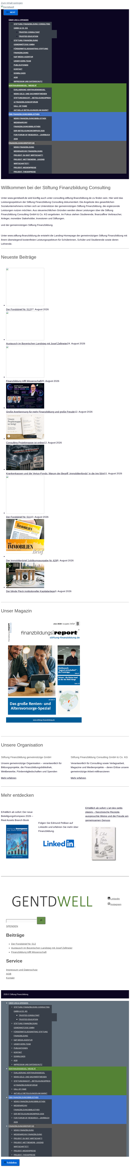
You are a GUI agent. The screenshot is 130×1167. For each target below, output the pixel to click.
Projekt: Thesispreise (25, 172)
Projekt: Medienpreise (25, 168)
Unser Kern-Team (22, 61)
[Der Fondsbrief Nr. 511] (25, 513)
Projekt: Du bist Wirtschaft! (28, 155)
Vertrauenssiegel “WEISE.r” (23, 85)
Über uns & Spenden (18, 20)
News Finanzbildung (24, 147)
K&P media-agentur (23, 57)
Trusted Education (28, 36)
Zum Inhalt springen (12, 3)
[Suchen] (41, 920)
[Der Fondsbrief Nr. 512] (25, 305)
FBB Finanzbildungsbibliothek (24, 114)
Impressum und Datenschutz (28, 81)
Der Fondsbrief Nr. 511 (18, 517)
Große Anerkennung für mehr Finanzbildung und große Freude (40, 411)
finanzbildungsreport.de (22, 143)
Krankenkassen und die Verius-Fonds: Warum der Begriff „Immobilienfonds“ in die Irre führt (55, 473)
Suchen (10, 914)
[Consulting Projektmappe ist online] (25, 438)
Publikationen (21, 65)
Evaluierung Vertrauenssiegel (29, 90)
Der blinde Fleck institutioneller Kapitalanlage (30, 591)
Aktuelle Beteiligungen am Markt (31, 110)
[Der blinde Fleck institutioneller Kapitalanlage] (25, 587)
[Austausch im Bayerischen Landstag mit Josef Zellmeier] (25, 339)
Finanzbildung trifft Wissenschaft (23, 381)
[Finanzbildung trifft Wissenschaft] (25, 377)
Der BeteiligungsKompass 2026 (29, 131)
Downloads (20, 73)
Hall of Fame (20, 106)
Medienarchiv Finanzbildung (28, 151)
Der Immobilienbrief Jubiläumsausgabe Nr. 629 (31, 560)
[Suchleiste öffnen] (5, 177)
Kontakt (18, 69)
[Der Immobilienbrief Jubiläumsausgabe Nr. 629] (25, 556)
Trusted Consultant (29, 32)
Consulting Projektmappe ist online (25, 442)
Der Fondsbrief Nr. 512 (18, 309)
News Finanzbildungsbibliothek (30, 118)
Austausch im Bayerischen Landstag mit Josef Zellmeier (36, 343)
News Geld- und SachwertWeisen (30, 94)
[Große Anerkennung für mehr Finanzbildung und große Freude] (25, 407)
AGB (16, 77)
